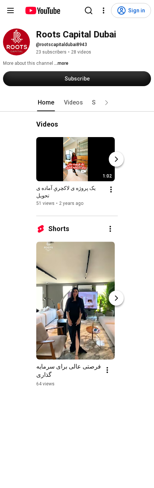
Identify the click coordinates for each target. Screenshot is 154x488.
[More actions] (111, 189)
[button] (107, 103)
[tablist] (77, 103)
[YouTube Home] (42, 10)
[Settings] (103, 10)
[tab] (46, 103)
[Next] (116, 159)
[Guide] (10, 10)
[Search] (88, 10)
